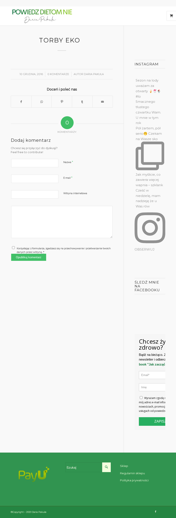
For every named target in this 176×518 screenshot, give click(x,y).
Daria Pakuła (94, 74)
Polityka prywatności (134, 480)
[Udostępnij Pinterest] (62, 102)
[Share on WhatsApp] (42, 102)
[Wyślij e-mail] (103, 102)
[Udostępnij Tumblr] (82, 102)
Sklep (124, 466)
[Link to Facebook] (155, 511)
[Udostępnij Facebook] (21, 102)
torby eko (60, 40)
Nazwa (68, 162)
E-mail (67, 177)
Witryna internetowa (75, 193)
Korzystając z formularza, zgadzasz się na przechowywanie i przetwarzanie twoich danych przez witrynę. (64, 250)
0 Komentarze (58, 74)
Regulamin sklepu (132, 473)
